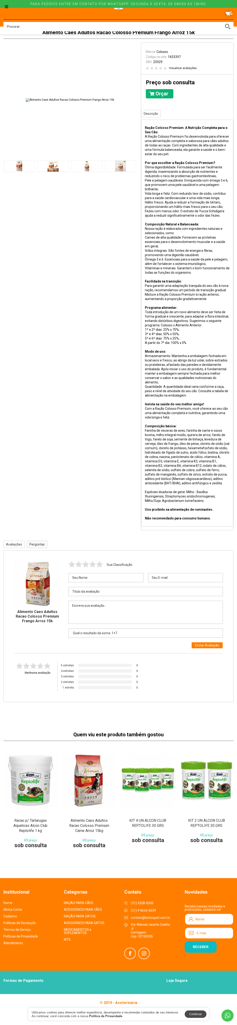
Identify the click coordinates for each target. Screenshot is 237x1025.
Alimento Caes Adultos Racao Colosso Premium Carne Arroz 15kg (89, 825)
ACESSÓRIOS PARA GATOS (84, 923)
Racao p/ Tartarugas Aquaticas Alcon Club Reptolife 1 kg (30, 825)
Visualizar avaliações (183, 68)
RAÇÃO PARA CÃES (78, 902)
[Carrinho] (229, 13)
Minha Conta (12, 909)
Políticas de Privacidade (20, 936)
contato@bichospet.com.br (150, 917)
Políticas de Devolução (19, 923)
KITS (67, 939)
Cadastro (10, 916)
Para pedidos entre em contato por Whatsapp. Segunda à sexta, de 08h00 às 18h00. (118, 4)
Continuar (195, 1014)
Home (7, 902)
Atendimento (13, 943)
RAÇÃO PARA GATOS (80, 916)
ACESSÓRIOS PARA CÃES (83, 909)
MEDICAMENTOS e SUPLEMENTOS (77, 931)
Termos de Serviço (17, 929)
